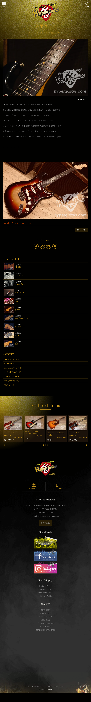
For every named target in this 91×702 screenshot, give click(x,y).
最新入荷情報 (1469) (11, 380)
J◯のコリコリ (20, 284)
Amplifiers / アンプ (45, 592)
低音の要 (18, 309)
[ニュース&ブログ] (45, 542)
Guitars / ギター (45, 586)
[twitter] (36, 246)
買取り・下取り (45, 613)
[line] (54, 246)
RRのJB (18, 267)
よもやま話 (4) (9, 363)
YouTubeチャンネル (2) (13, 359)
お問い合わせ (34, 488)
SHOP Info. (45, 523)
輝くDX (18, 335)
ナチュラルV (19, 292)
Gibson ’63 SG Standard (9, 434)
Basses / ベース (45, 589)
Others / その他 (45, 596)
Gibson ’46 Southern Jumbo (55, 434)
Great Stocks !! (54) (11, 376)
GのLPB (18, 301)
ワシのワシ (19, 275)
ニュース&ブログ (45, 616)
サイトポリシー (45, 626)
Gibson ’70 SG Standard (74, 434)
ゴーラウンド (20, 326)
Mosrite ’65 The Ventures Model (32, 432)
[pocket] (48, 246)
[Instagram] (45, 567)
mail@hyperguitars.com (48, 516)
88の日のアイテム (21, 318)
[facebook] (42, 246)
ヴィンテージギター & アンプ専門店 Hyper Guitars (45, 686)
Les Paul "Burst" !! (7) (12, 372)
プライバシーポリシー (45, 623)
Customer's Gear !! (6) (13, 368)
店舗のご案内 (45, 610)
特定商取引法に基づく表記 (45, 630)
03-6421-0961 (57, 488)
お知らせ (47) (9, 385)
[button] (43, 445)
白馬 (16, 344)
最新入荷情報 (82, 230)
